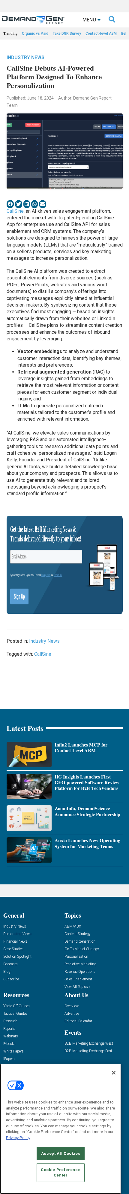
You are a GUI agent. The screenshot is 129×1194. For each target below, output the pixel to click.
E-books (9, 1044)
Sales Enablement (78, 979)
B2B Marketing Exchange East (88, 1051)
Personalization (76, 957)
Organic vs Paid (35, 33)
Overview (71, 1006)
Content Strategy (77, 934)
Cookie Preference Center (60, 1172)
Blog (6, 972)
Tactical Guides (15, 1014)
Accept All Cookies (60, 1153)
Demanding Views (17, 934)
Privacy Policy (18, 1137)
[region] (60, 1129)
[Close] (113, 1072)
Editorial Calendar (78, 1021)
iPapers (9, 1059)
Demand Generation (79, 942)
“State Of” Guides (16, 1006)
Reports (9, 1029)
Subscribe (11, 979)
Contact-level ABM (101, 33)
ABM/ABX (72, 926)
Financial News (15, 942)
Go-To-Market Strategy (81, 949)
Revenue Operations (79, 972)
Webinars (10, 1036)
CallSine (15, 211)
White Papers (13, 1051)
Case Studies (13, 949)
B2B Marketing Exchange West (88, 1044)
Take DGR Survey (67, 33)
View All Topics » (77, 987)
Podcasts (10, 964)
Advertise (71, 1014)
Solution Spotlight (17, 957)
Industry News (25, 57)
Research (10, 1021)
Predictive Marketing (80, 964)
